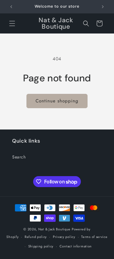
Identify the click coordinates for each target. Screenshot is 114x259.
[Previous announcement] (11, 6)
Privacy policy (64, 236)
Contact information (76, 246)
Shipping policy (41, 246)
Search (19, 157)
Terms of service (94, 236)
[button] (12, 23)
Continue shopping (57, 101)
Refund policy (36, 236)
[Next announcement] (102, 6)
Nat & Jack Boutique (54, 229)
